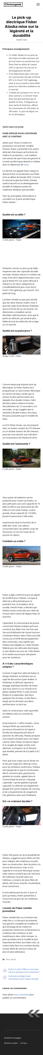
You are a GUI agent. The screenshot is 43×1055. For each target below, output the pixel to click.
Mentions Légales (11, 1043)
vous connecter (21, 994)
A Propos (23, 1043)
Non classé (11, 959)
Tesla (26, 164)
